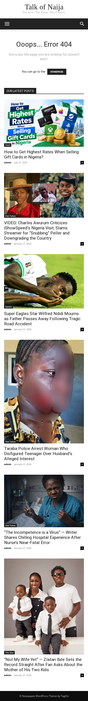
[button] (7, 23)
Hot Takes (10, 215)
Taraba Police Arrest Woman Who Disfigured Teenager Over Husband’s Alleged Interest (38, 453)
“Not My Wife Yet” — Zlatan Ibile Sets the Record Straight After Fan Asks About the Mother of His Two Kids (43, 664)
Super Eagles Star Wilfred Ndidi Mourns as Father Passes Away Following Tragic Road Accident (42, 318)
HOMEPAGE (56, 71)
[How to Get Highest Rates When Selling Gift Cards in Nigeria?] (44, 123)
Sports (8, 306)
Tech (7, 145)
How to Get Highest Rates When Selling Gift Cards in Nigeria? (41, 154)
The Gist (9, 652)
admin (7, 162)
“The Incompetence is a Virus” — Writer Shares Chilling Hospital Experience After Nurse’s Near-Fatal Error (42, 537)
